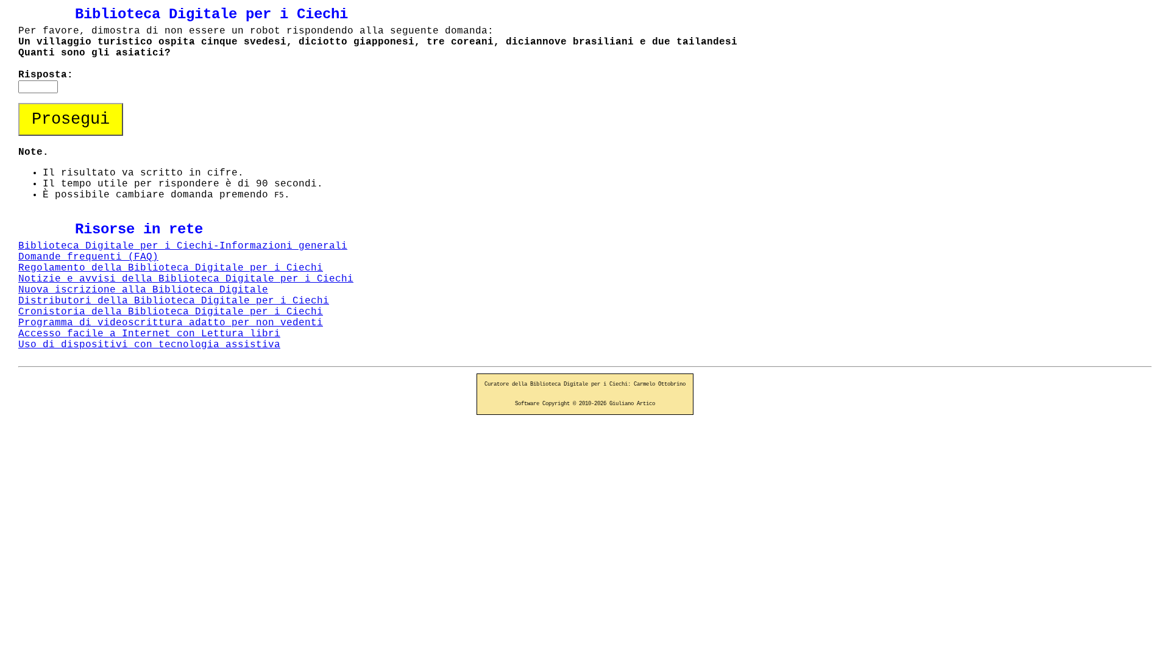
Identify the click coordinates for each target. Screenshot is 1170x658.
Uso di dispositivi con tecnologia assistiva (149, 344)
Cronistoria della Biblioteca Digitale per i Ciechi (170, 311)
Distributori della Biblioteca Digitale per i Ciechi (173, 300)
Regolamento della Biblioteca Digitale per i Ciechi (170, 268)
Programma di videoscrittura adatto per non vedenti (170, 322)
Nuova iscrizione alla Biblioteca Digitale (143, 290)
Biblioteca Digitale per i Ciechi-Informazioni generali (182, 246)
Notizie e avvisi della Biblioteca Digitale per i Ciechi (185, 279)
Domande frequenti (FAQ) (88, 257)
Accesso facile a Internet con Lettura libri (149, 333)
